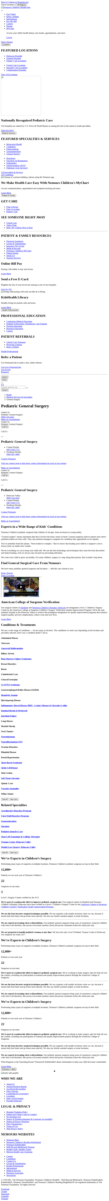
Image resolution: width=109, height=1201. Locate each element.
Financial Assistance (14, 241)
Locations (10, 1096)
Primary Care (12, 212)
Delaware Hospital (14, 56)
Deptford (24, 608)
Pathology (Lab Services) (17, 168)
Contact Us (11, 1161)
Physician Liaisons (14, 344)
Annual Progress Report (16, 1086)
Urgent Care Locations (16, 65)
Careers (9, 24)
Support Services (13, 258)
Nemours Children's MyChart (18, 251)
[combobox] (13, 387)
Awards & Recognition (16, 1089)
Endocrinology (12, 149)
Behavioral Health (14, 144)
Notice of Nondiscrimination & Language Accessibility (29, 1119)
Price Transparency (14, 1124)
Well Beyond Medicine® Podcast (20, 1147)
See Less (14, 799)
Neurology (10, 158)
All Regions (21, 5)
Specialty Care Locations (16, 68)
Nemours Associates (14, 1173)
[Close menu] (2, 10)
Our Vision (11, 14)
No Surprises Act (13, 1117)
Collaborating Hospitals (16, 70)
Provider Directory (14, 1101)
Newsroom (11, 1175)
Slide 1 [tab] (54, 1071)
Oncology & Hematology (17, 161)
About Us (10, 1084)
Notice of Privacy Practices (17, 1121)
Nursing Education (14, 326)
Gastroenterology (13, 151)
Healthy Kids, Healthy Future (18, 1149)
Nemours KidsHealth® (16, 1145)
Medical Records (13, 248)
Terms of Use (12, 1126)
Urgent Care (11, 223)
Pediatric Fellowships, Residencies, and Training (26, 324)
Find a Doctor (12, 207)
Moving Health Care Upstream (19, 1152)
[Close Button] (2, 436)
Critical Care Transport (16, 342)
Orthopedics (11, 163)
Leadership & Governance (17, 1094)
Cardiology (11, 147)
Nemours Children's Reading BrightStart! (23, 1142)
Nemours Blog (12, 1140)
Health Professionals (15, 1166)
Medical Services (13, 1171)
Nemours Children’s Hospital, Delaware (49, 608)
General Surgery (13, 154)
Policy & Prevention (14, 1098)
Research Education (14, 328)
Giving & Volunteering (16, 244)
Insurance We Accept (15, 246)
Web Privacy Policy (14, 1129)
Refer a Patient (12, 16)
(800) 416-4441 (13, 498)
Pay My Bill (11, 21)
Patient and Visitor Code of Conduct (21, 1114)
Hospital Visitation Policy (17, 1112)
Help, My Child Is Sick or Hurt (19, 228)
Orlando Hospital (13, 58)
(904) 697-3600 (13, 454)
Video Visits (11, 225)
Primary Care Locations (16, 61)
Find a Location (13, 209)
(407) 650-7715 (13, 449)
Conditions (11, 1159)
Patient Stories (12, 253)
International (11, 19)
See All (5, 799)
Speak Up (10, 255)
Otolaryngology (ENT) (16, 165)
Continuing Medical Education (19, 321)
